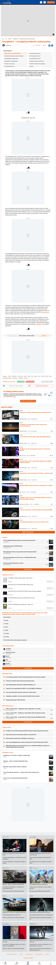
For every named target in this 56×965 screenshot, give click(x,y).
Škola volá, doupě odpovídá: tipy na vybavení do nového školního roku (40, 949)
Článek (9, 38)
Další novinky (28, 569)
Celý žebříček (28, 668)
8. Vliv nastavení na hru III (34, 56)
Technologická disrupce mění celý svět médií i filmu (34, 522)
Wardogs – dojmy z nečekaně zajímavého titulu (15, 761)
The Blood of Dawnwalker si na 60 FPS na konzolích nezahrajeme (14, 858)
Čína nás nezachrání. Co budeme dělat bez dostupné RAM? (36, 510)
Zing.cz (4, 768)
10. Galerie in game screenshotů (36, 61)
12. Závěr (31, 66)
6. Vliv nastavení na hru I (9, 66)
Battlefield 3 (40, 324)
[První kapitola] (4, 335)
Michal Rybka (24, 431)
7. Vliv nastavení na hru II (34, 53)
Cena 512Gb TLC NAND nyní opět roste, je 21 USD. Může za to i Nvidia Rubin (14, 945)
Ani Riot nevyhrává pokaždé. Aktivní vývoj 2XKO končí (40, 858)
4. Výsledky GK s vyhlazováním (11, 61)
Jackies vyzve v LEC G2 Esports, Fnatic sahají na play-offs (40, 887)
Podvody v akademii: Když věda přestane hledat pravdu (35, 412)
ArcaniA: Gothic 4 (45, 312)
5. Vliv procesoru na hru (9, 63)
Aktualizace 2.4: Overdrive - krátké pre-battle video (16, 755)
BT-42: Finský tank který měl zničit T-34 (11, 914)
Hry (6, 38)
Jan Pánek (23, 455)
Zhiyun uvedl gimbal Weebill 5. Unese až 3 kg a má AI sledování (41, 941)
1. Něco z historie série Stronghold (12, 53)
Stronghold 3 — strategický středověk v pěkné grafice (24, 38)
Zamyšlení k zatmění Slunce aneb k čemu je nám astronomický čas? (33, 425)
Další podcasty (28, 722)
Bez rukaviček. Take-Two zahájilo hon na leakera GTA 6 (41, 862)
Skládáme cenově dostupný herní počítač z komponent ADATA (35, 449)
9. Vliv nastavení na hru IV (34, 58)
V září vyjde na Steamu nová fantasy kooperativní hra (41, 918)
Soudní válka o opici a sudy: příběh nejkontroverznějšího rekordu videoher (36, 461)
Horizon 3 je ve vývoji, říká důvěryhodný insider (15, 778)
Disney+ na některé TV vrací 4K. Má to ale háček (13, 948)
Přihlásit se (50, 2)
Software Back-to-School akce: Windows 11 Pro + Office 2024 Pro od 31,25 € (41, 945)
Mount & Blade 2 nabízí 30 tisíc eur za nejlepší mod (41, 914)
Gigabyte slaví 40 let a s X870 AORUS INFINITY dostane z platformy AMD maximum (36, 498)
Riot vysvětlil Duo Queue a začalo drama (39, 884)
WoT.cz (4, 756)
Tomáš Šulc (8, 45)
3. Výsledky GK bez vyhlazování (11, 58)
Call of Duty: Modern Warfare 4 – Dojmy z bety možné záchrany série (21, 772)
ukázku (14, 396)
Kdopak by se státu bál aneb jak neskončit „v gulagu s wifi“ (36, 473)
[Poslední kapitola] (51, 335)
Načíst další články (28, 532)
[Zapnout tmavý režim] (44, 2)
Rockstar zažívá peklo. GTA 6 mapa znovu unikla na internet (14, 862)
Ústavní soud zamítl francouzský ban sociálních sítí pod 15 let (14, 941)
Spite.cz (5, 762)
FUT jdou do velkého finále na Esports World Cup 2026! (14, 854)
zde (4, 396)
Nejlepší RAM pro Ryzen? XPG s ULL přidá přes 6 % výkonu (36, 485)
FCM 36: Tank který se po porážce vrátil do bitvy (13, 917)
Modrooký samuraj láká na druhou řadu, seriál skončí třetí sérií (40, 854)
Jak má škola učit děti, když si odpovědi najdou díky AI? (35, 437)
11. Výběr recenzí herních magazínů (37, 63)
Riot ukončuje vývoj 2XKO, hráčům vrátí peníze (40, 891)
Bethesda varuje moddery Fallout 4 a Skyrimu (15, 766)
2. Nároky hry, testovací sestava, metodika (13, 56)
